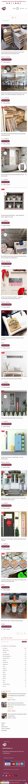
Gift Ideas (4, 660)
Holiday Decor (5, 664)
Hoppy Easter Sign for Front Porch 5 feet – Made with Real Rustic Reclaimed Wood (13, 499)
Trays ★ (4, 686)
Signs (4, 680)
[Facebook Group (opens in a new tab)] (9, 3)
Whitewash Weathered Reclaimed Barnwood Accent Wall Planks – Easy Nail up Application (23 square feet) (14, 93)
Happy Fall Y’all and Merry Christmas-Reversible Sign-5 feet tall (13, 539)
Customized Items (6, 654)
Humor (4, 666)
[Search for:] (26, 8)
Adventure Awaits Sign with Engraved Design (11, 378)
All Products (5, 648)
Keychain (4, 668)
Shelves (4, 676)
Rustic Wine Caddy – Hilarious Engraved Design (12, 620)
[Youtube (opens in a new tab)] (16, 3)
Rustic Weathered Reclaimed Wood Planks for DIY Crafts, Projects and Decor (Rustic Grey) (12, 53)
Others (4, 672)
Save (3, 26)
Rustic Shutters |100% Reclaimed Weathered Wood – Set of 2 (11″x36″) (14, 175)
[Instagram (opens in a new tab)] (14, 3)
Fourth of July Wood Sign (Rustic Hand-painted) (12, 418)
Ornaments (5, 670)
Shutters (4, 678)
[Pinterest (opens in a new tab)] (12, 3)
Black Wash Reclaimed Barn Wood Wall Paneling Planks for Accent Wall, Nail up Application (14, 257)
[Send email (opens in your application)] (18, 3)
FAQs (2, 724)
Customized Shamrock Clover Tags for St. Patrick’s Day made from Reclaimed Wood (13, 580)
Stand (4, 682)
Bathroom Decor (6, 650)
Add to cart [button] (5, 100)
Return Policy (4, 726)
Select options (6, 59)
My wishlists (4, 730)
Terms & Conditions (5, 728)
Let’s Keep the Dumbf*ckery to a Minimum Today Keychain (12, 338)
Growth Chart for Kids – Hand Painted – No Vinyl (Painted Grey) (12, 458)
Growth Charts (5, 662)
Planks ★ (4, 674)
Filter (24, 641)
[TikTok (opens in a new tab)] (20, 3)
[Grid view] (12, 17)
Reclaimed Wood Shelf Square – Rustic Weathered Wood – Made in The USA (12, 216)
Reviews (3, 723)
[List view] (15, 17)
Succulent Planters (6, 684)
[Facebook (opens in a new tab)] (7, 3)
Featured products (6, 658)
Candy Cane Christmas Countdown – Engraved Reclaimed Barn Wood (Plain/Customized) (11, 298)
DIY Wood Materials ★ (7, 656)
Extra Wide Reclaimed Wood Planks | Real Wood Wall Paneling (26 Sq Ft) (13, 134)
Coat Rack (5, 652)
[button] (5, 62)
